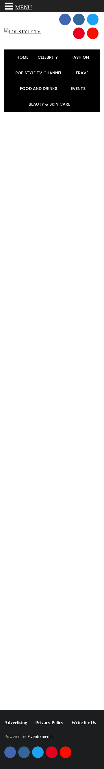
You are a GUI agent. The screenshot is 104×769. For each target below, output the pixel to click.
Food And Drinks (39, 88)
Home (22, 57)
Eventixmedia (40, 736)
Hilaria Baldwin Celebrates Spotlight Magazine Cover (66, 379)
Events (79, 88)
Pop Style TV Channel (39, 73)
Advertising (15, 722)
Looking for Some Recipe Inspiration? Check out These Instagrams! (26, 623)
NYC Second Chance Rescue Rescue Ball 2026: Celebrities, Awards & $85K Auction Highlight (66, 422)
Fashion (80, 57)
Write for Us (83, 722)
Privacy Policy (49, 722)
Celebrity (48, 57)
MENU (23, 7)
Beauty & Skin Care (50, 104)
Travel (83, 73)
